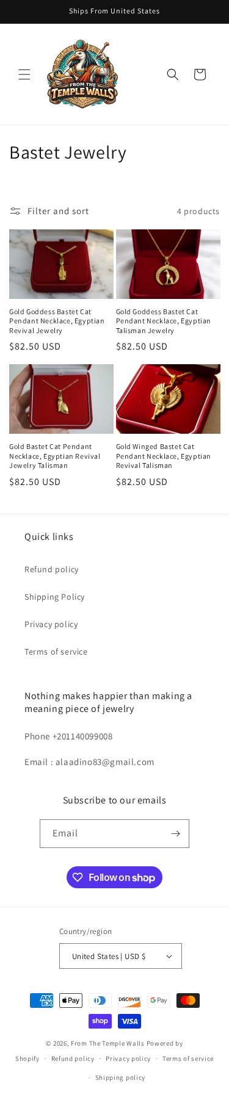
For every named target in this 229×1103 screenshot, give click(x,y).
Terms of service (56, 651)
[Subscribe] (175, 833)
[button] (24, 74)
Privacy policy (51, 624)
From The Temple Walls (108, 1043)
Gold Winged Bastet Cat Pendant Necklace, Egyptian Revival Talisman (164, 456)
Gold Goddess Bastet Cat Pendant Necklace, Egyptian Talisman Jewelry (164, 321)
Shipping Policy (54, 596)
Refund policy (51, 569)
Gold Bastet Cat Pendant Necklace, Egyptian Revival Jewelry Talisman (55, 456)
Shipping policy (120, 1077)
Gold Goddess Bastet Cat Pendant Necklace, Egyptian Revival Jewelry (57, 321)
